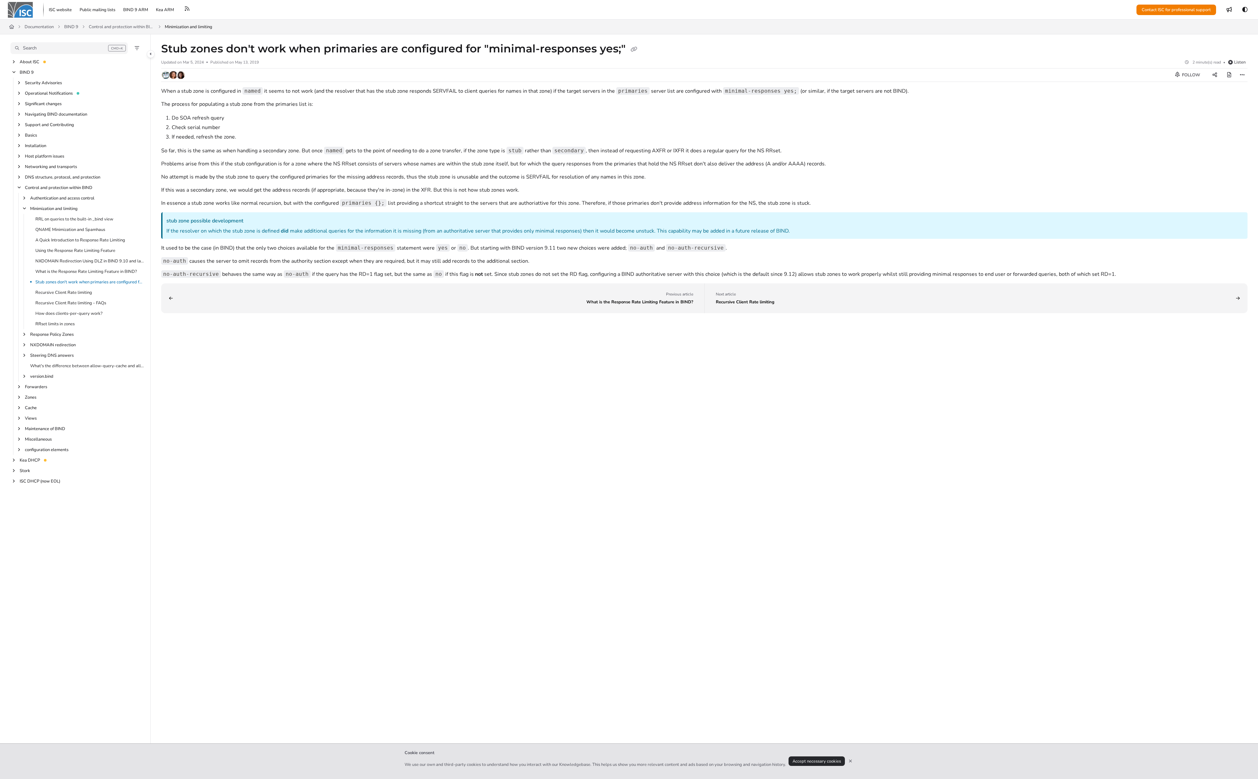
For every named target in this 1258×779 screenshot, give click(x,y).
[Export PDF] (1229, 75)
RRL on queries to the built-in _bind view (74, 219)
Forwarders (36, 387)
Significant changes (43, 104)
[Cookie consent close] (850, 761)
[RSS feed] (187, 10)
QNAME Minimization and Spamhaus (70, 230)
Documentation (39, 27)
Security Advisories (43, 83)
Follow (1190, 75)
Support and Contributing (49, 125)
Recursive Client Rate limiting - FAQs (70, 303)
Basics (31, 135)
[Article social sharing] (1215, 75)
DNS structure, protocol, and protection (62, 177)
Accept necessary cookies (816, 761)
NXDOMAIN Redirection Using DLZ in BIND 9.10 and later (89, 261)
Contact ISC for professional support (1176, 10)
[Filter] (137, 48)
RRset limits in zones (55, 324)
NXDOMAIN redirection (53, 345)
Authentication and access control (62, 198)
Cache (31, 408)
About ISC (29, 62)
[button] (69, 48)
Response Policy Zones (52, 334)
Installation (35, 146)
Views (31, 418)
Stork (25, 471)
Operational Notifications (49, 93)
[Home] (20, 10)
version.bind (41, 376)
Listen (1240, 62)
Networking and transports (51, 167)
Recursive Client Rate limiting (63, 292)
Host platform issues (44, 156)
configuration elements (46, 450)
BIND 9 (71, 27)
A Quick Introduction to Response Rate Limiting (80, 240)
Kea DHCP (30, 460)
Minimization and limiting (188, 27)
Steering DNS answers (52, 355)
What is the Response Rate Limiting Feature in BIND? (86, 272)
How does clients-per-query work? (69, 313)
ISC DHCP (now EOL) (40, 481)
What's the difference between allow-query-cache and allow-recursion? (87, 366)
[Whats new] (1229, 10)
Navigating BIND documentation (56, 114)
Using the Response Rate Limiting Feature (75, 251)
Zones (30, 397)
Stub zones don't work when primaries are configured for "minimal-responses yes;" (89, 282)
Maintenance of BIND (45, 429)
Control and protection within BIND (121, 27)
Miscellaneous (38, 439)
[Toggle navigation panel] (151, 54)
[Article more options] (1242, 75)
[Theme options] (1245, 10)
